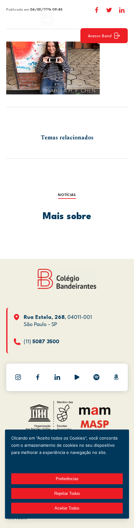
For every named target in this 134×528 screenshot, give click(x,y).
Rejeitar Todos (67, 493)
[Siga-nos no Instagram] (18, 377)
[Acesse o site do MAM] (94, 413)
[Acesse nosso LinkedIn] (57, 377)
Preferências (67, 478)
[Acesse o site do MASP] (95, 423)
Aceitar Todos (67, 508)
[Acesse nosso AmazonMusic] (116, 377)
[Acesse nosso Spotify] (96, 377)
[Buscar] (119, 16)
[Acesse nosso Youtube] (77, 377)
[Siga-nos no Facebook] (37, 377)
